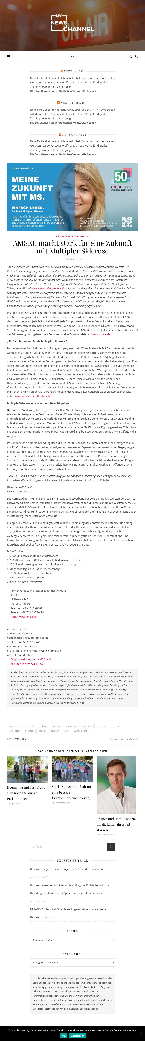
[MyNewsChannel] (72, 23)
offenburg (101, 725)
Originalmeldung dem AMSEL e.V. (31, 659)
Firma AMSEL (20, 739)
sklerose (29, 730)
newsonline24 (74, 134)
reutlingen (14, 730)
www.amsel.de (101, 334)
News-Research (74, 103)
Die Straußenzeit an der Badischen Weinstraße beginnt (63, 91)
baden (33, 725)
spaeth (42, 730)
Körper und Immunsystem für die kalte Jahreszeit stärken (116, 824)
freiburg (56, 725)
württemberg (80, 730)
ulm (67, 730)
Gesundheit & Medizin (72, 236)
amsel (12, 725)
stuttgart (55, 730)
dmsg (44, 725)
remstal (116, 725)
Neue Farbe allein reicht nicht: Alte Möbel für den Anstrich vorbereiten (72, 78)
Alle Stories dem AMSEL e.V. (27, 663)
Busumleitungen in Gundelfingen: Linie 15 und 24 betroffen (66, 869)
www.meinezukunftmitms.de (32, 396)
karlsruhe (86, 725)
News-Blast (74, 71)
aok (22, 725)
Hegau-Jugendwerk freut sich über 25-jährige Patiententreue (26, 793)
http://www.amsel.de (24, 616)
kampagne (71, 725)
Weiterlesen (78, 1035)
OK (64, 1035)
